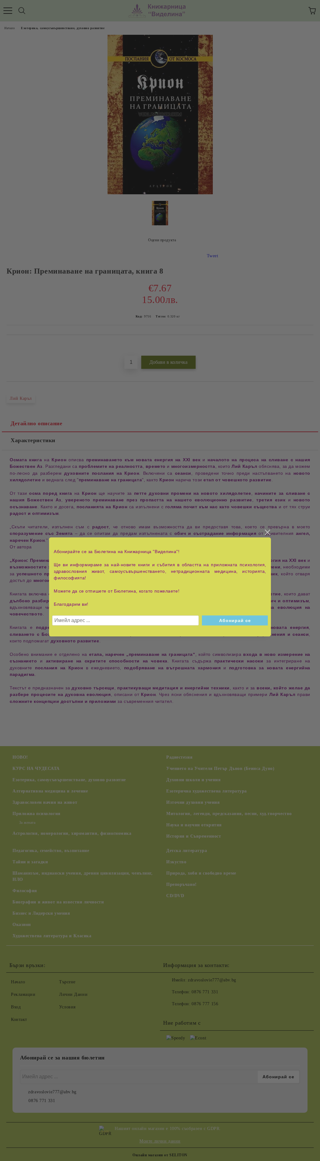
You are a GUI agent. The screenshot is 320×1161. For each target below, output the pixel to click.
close (267, 532)
